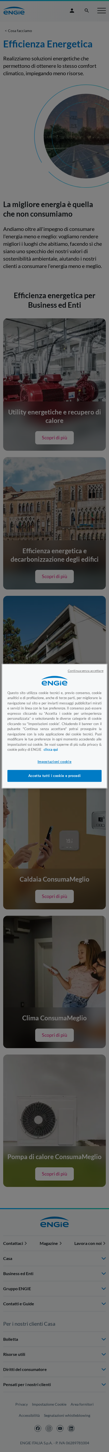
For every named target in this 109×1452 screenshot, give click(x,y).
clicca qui (51, 750)
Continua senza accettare (85, 671)
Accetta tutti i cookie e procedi (54, 776)
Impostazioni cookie (54, 762)
